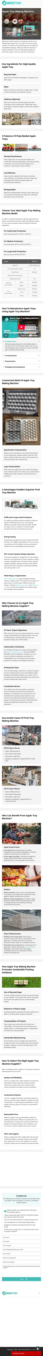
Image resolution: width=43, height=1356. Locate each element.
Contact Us (5, 1339)
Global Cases (6, 1342)
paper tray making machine (15, 652)
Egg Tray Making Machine (10, 1328)
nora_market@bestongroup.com (16, 1310)
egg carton (24, 585)
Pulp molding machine (11, 578)
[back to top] (37, 1348)
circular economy (30, 947)
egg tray (18, 585)
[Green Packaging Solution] (11, 3)
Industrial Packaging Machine (11, 1331)
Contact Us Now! (18, 1353)
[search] (35, 3)
